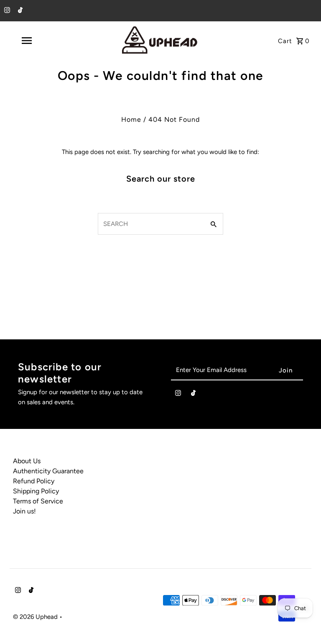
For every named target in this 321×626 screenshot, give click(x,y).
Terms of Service (38, 501)
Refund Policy (33, 481)
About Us (27, 461)
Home (131, 119)
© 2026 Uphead (36, 617)
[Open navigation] (41, 40)
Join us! (24, 511)
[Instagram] (6, 11)
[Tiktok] (19, 11)
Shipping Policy (36, 491)
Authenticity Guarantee (48, 471)
